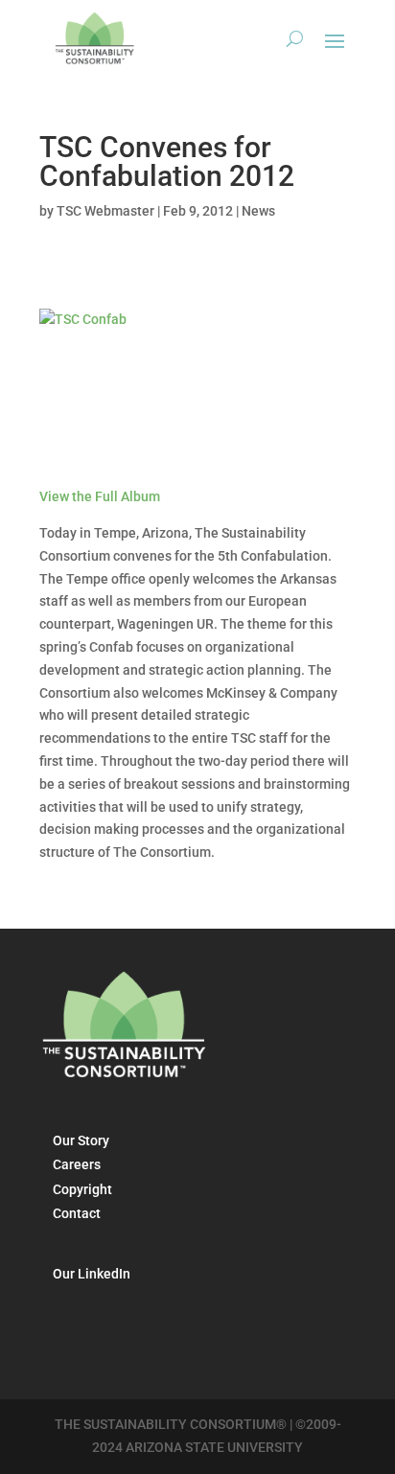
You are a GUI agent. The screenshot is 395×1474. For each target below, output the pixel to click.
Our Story (81, 1140)
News (258, 211)
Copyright (82, 1189)
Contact (77, 1213)
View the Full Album (99, 496)
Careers (77, 1164)
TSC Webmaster (105, 211)
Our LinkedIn (91, 1273)
